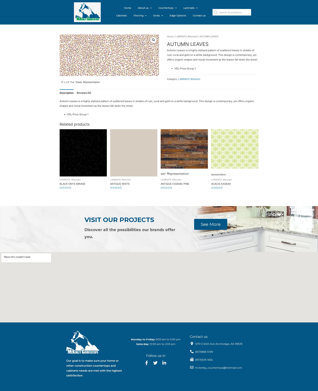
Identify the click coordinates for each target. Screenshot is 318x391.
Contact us (199, 15)
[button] (210, 224)
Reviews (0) (84, 92)
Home (127, 7)
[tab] (67, 92)
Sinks (156, 15)
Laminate (189, 7)
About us (143, 7)
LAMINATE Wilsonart (186, 36)
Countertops (166, 7)
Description (67, 92)
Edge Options (178, 15)
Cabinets (121, 15)
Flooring (138, 15)
